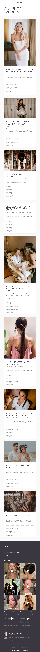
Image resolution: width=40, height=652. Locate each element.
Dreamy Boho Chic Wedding (19, 515)
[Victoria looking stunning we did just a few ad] (12, 602)
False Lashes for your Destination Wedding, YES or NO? (19, 289)
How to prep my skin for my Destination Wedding (20, 414)
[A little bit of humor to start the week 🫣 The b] (28, 602)
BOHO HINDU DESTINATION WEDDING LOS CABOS (18, 123)
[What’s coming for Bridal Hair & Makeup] (20, 451)
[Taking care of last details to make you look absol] (28, 571)
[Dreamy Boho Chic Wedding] (20, 501)
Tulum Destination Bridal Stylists (21, 73)
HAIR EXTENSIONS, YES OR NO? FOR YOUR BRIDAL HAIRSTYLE (20, 70)
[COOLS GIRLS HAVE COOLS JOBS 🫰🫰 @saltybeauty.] (12, 587)
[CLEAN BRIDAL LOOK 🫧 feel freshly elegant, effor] (12, 618)
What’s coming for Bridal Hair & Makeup (19, 467)
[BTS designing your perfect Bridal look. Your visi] (28, 618)
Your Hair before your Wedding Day (17, 363)
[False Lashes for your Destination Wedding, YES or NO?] (20, 259)
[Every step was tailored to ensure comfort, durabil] (28, 587)
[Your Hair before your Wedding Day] (20, 337)
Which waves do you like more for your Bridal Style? (18, 208)
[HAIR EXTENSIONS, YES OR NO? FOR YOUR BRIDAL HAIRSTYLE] (20, 42)
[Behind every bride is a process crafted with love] (12, 571)
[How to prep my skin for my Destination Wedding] (20, 399)
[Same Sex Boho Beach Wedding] (20, 160)
